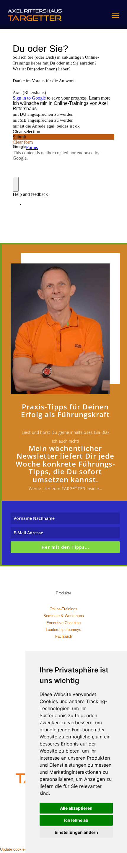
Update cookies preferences (24, 849)
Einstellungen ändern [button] (76, 832)
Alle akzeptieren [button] (76, 808)
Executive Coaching (63, 623)
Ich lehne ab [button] (76, 820)
